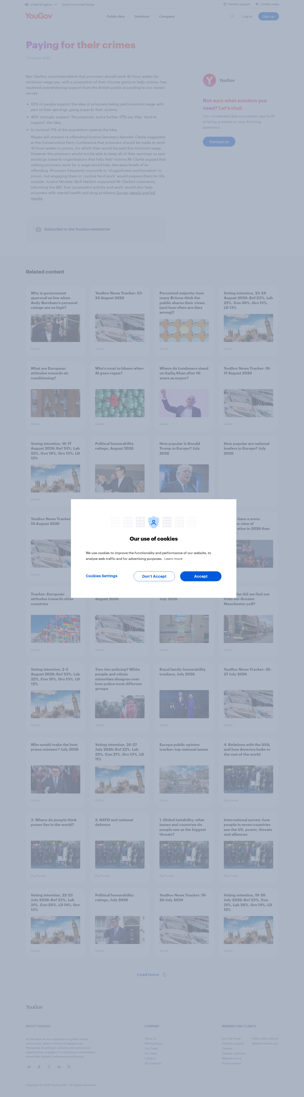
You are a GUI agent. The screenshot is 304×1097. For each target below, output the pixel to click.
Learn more (173, 558)
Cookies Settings (101, 576)
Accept (201, 576)
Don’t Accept (154, 576)
